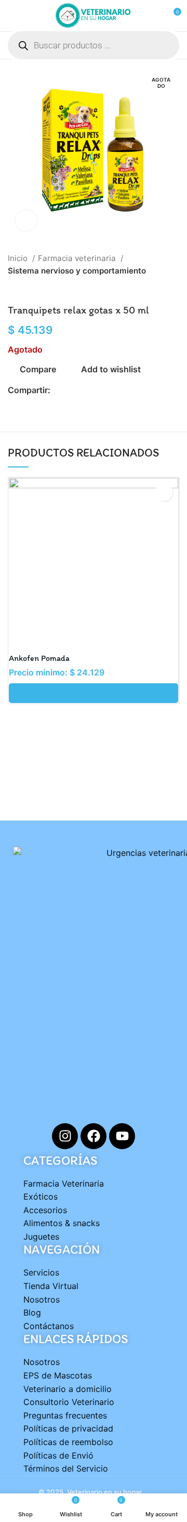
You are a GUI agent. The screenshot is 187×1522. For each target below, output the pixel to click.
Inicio (19, 258)
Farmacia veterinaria (78, 258)
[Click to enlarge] (26, 220)
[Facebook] (93, 1136)
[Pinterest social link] (83, 390)
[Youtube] (122, 1136)
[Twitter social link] (71, 390)
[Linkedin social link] (95, 390)
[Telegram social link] (107, 390)
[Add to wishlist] (164, 492)
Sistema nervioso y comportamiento (77, 271)
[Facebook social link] (59, 390)
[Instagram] (65, 1136)
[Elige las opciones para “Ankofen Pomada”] (93, 693)
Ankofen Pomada (39, 658)
